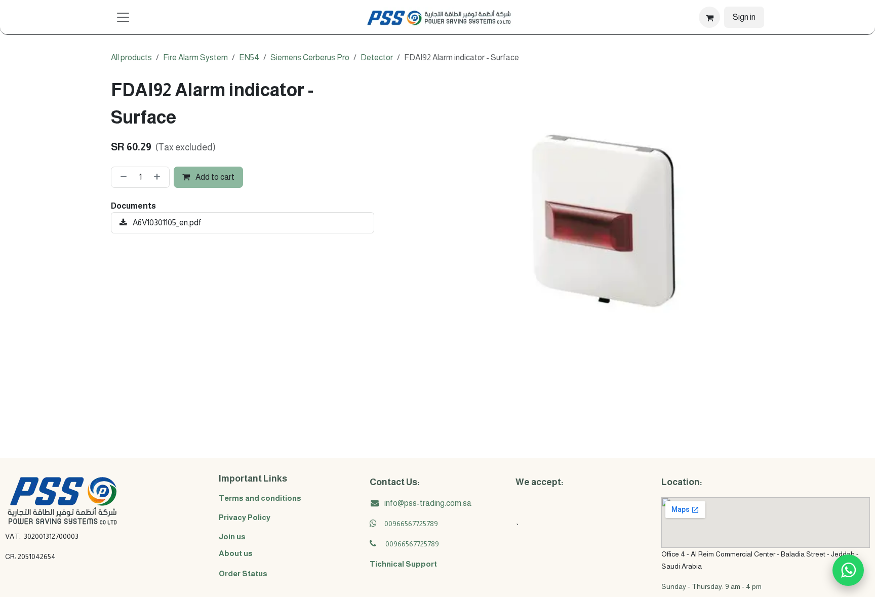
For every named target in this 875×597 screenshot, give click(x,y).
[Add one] (159, 177)
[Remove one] (121, 177)
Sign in (744, 17)
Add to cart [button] (214, 177)
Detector (377, 57)
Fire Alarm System (195, 57)
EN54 (249, 57)
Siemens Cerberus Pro (309, 57)
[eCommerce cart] (709, 17)
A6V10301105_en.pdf (166, 222)
